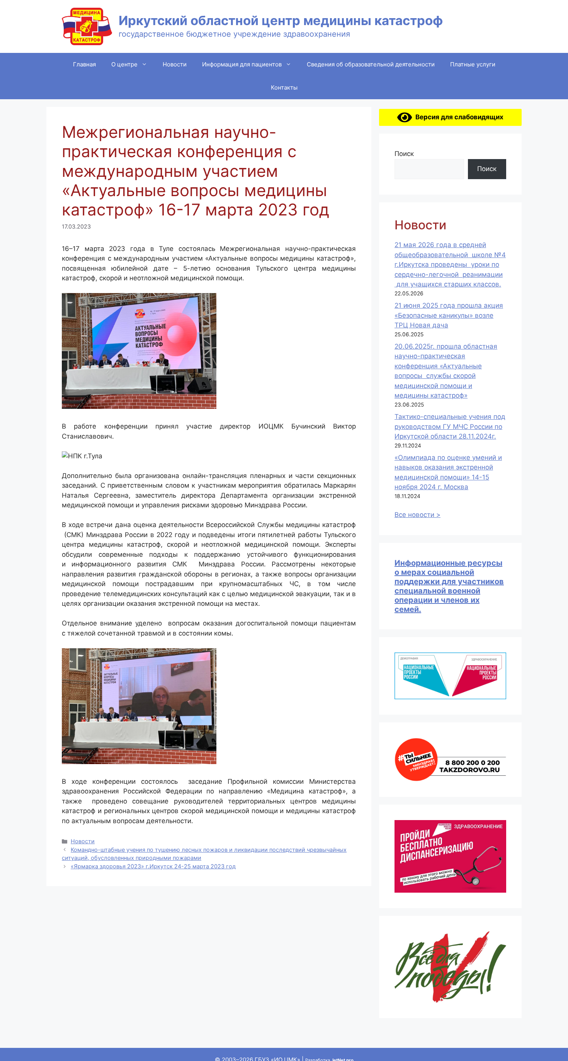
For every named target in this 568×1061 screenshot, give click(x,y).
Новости (175, 64)
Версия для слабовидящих (457, 117)
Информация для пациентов (242, 64)
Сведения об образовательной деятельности (371, 64)
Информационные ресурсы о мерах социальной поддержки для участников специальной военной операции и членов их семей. (449, 586)
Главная (84, 64)
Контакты (284, 87)
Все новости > (417, 515)
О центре (124, 64)
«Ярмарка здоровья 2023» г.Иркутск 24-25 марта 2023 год (153, 866)
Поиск (404, 154)
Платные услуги (472, 64)
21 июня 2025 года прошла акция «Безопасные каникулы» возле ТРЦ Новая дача (449, 315)
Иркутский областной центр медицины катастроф (281, 20)
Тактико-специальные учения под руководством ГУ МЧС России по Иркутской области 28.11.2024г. (450, 426)
